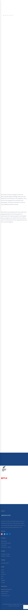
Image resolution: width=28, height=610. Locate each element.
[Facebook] (4, 534)
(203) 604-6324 (5, 563)
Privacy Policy (17, 606)
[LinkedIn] (10, 534)
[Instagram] (2, 534)
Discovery (7, 230)
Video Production (6, 435)
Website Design (6, 360)
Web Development (6, 385)
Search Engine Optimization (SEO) (11, 409)
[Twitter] (7, 534)
